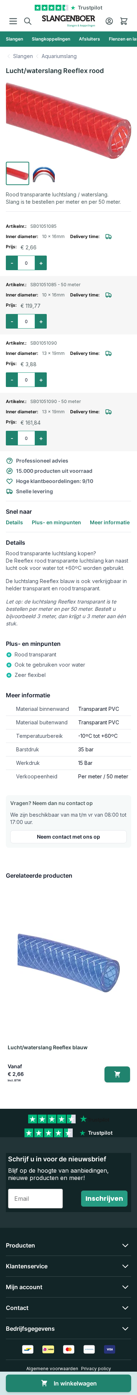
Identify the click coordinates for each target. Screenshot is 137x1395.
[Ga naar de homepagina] (68, 21)
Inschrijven (104, 1198)
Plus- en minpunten (56, 522)
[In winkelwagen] (117, 1074)
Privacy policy (96, 1368)
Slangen (23, 56)
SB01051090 (43, 343)
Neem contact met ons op (68, 836)
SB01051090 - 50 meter (55, 401)
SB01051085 (43, 226)
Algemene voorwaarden (52, 1368)
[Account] (109, 21)
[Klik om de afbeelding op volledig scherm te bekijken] (68, 120)
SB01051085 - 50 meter (55, 284)
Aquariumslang (59, 56)
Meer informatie (110, 522)
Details (14, 522)
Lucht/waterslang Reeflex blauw (47, 1047)
